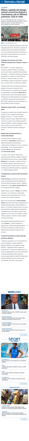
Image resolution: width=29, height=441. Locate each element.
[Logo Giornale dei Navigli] (14, 2)
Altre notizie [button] (24, 335)
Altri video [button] (24, 419)
